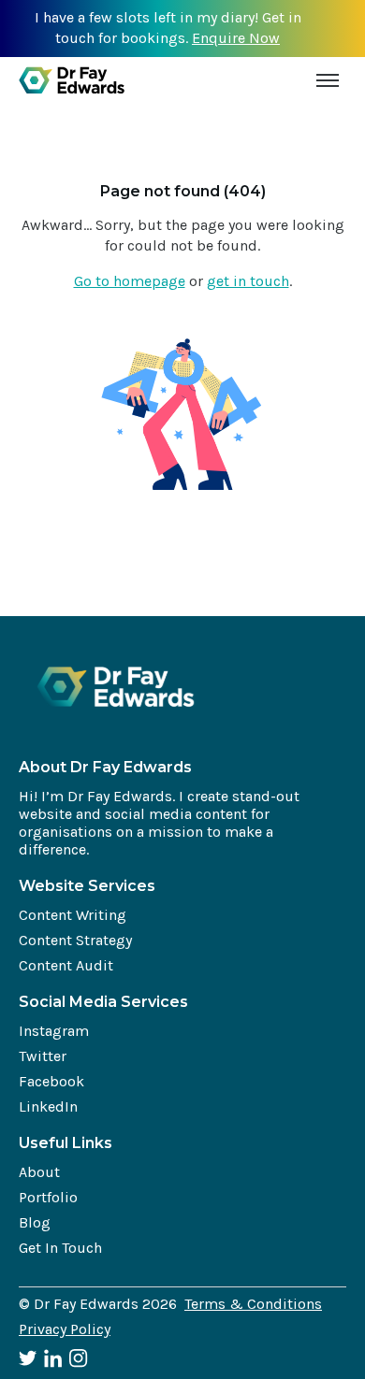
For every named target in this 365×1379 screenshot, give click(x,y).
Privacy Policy (64, 1329)
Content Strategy (75, 940)
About (39, 1172)
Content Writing (72, 915)
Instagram (54, 1031)
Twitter (42, 1056)
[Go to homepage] (71, 80)
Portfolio (48, 1197)
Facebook (51, 1081)
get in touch (248, 281)
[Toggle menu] (327, 80)
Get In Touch (60, 1248)
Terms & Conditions (253, 1304)
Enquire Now (236, 38)
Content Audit (66, 965)
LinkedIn (48, 1106)
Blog (35, 1222)
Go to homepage (129, 281)
